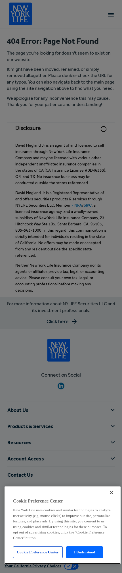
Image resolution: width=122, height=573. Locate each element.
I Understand (84, 552)
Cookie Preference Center (38, 552)
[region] (63, 525)
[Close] (111, 492)
